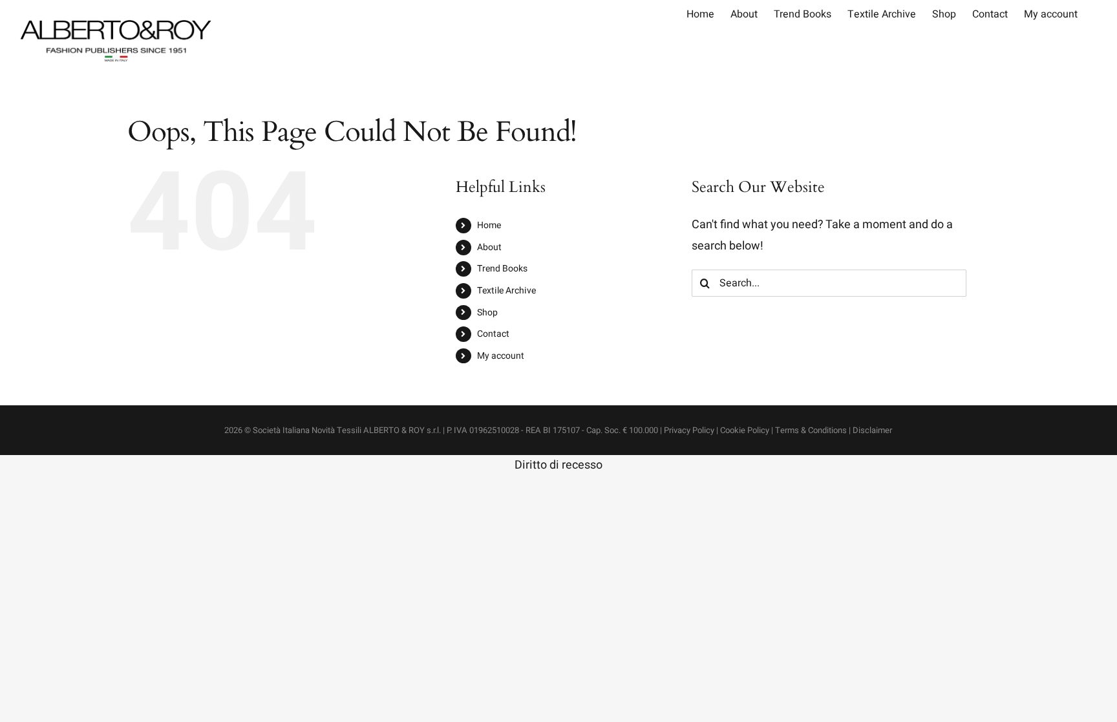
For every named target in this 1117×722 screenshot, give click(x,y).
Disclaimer (872, 430)
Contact (493, 334)
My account (500, 356)
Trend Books (502, 268)
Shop (487, 312)
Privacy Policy (689, 430)
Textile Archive (506, 290)
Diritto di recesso (558, 465)
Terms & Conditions (811, 430)
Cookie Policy (744, 430)
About (489, 247)
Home (489, 225)
